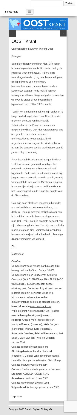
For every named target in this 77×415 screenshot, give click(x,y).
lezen (19, 397)
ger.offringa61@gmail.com (35, 382)
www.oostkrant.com (40, 306)
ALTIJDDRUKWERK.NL (36, 373)
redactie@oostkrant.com (34, 346)
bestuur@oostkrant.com (34, 364)
